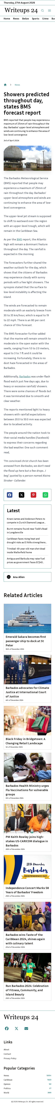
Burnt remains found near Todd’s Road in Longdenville (27, 530)
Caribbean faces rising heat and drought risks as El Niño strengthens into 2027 (26, 540)
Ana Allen (19, 577)
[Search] (42, 10)
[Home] (5, 84)
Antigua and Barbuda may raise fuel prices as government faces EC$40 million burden (26, 560)
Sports (35, 18)
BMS (19, 239)
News (16, 18)
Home (7, 18)
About (6, 1049)
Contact (7, 1054)
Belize (25, 18)
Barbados (25, 376)
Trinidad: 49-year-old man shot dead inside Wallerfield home (26, 550)
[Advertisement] (27, 50)
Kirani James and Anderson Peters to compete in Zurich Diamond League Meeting (26, 520)
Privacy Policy (10, 1058)
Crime (45, 18)
